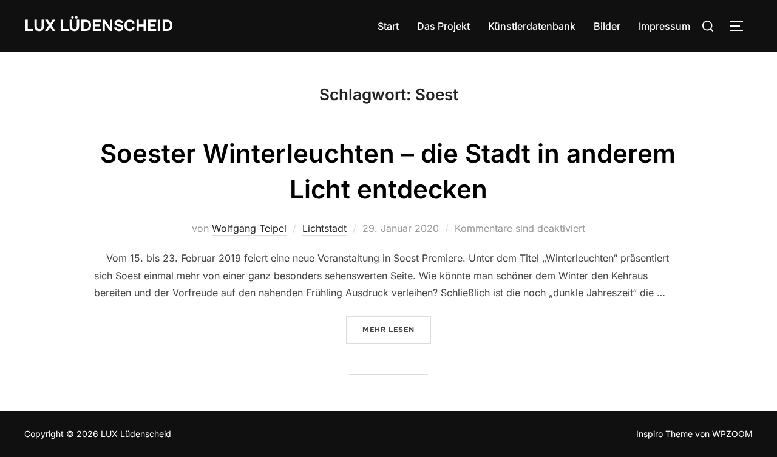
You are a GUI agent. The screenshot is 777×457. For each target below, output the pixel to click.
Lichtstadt (324, 228)
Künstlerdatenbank (531, 26)
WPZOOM (732, 433)
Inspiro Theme (664, 433)
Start (388, 26)
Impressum (664, 26)
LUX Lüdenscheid (98, 26)
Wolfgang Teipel (249, 228)
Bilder (607, 26)
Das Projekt (443, 26)
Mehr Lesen (396, 329)
